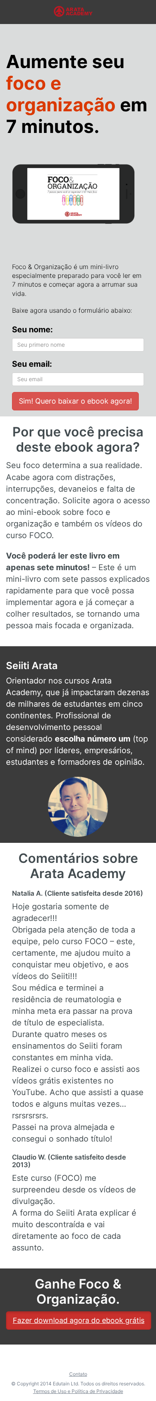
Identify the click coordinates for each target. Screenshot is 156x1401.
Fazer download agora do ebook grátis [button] (78, 1320)
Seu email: (32, 364)
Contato (78, 1374)
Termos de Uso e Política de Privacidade (78, 1391)
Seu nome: (32, 329)
